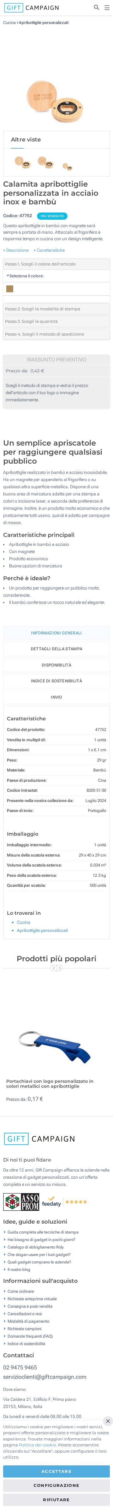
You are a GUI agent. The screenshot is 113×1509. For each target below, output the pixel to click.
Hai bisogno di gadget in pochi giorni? (41, 1239)
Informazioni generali (56, 633)
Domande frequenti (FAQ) (30, 1336)
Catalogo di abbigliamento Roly (36, 1246)
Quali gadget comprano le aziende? (39, 1261)
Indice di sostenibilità (56, 681)
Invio (56, 697)
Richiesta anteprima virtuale (32, 1298)
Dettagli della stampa (56, 649)
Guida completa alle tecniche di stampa (43, 1232)
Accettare (56, 1471)
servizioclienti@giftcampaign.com (44, 1376)
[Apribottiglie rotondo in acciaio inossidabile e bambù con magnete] (56, 78)
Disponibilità (56, 665)
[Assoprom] (22, 1201)
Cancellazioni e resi (25, 1313)
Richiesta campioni (24, 1328)
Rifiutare (56, 1499)
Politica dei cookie (37, 1444)
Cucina (9, 22)
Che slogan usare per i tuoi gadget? (39, 1254)
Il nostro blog (19, 1269)
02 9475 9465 (20, 1367)
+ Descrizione (16, 250)
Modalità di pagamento (28, 1321)
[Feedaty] (65, 1201)
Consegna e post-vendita (30, 1306)
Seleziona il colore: (25, 276)
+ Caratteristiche (49, 250)
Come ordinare (21, 1291)
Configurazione (57, 1485)
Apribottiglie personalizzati (43, 22)
